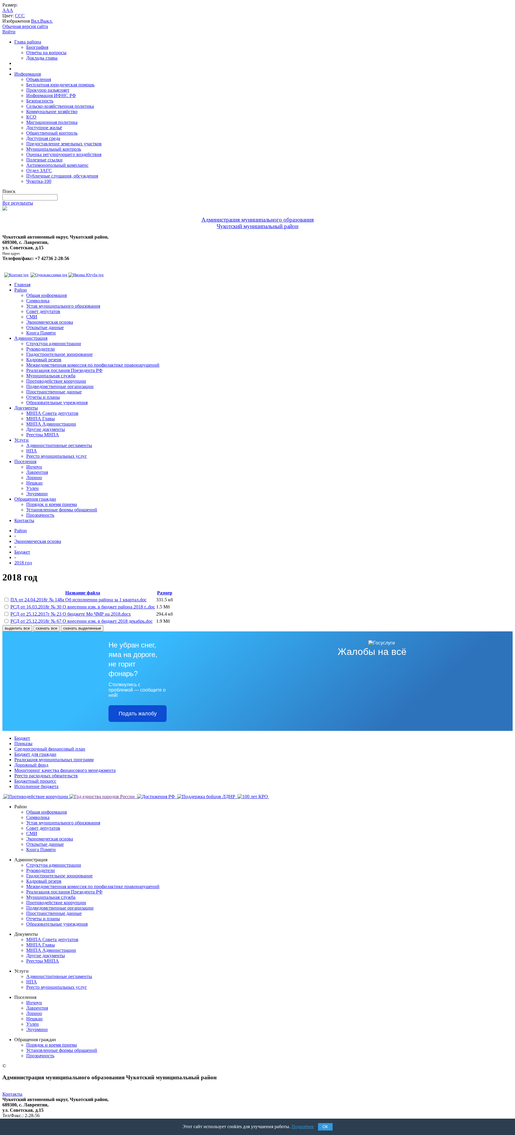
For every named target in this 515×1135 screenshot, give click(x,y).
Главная (22, 284)
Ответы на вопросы (46, 52)
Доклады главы (42, 57)
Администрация (30, 338)
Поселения (25, 461)
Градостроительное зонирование (59, 354)
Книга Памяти (41, 332)
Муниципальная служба (50, 375)
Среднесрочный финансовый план (49, 748)
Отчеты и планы (43, 397)
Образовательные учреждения (57, 402)
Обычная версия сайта (25, 26)
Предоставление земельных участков (64, 143)
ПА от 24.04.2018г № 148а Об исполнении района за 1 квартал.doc (78, 599)
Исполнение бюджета (36, 786)
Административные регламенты (59, 445)
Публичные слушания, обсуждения (62, 175)
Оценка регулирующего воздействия (63, 154)
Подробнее (302, 1126)
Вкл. (35, 21)
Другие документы (45, 429)
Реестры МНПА (42, 434)
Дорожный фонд (31, 764)
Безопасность (39, 100)
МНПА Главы (40, 418)
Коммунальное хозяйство (51, 111)
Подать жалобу (138, 714)
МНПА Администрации (51, 423)
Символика (37, 300)
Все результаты (17, 202)
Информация (27, 74)
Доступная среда (43, 138)
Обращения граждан (35, 499)
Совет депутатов (43, 311)
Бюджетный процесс (35, 781)
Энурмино (37, 493)
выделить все (17, 628)
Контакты (24, 520)
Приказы (23, 743)
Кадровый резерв (43, 359)
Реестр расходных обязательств (46, 775)
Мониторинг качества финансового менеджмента (65, 770)
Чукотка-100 (38, 181)
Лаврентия (37, 472)
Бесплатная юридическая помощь (60, 84)
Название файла (82, 592)
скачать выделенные (82, 628)
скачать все (46, 628)
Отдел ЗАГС (39, 170)
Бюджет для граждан (35, 754)
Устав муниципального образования (63, 306)
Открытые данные (45, 327)
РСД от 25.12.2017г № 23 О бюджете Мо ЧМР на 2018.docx (70, 613)
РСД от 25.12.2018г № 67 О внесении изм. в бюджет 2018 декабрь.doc (81, 621)
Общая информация (46, 295)
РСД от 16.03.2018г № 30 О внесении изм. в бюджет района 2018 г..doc (82, 606)
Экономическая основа (49, 322)
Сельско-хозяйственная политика (60, 106)
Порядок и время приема (51, 504)
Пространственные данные (54, 391)
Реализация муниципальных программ (54, 759)
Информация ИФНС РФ (51, 95)
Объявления (38, 79)
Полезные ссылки (44, 159)
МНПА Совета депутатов (52, 413)
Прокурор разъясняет (47, 90)
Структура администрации (53, 343)
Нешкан (34, 482)
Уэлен (32, 488)
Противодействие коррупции (56, 381)
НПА (31, 450)
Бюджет (22, 552)
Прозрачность (40, 515)
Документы (26, 407)
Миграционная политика (51, 122)
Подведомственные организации (60, 386)
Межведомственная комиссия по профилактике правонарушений (92, 365)
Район (20, 289)
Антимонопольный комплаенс (57, 165)
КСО (31, 116)
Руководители (40, 348)
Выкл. (46, 21)
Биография (37, 47)
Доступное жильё (44, 127)
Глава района (27, 41)
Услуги (21, 440)
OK (325, 1127)
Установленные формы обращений (61, 509)
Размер (164, 592)
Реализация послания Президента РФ (64, 370)
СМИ (31, 316)
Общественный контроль (51, 133)
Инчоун (34, 466)
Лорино (34, 477)
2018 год (23, 562)
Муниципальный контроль (53, 149)
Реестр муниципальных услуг (56, 456)
